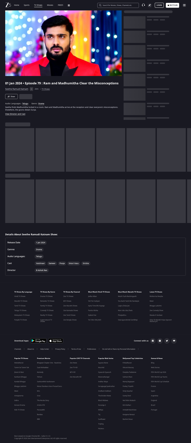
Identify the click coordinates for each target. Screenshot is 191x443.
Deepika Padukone (129, 372)
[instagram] (160, 341)
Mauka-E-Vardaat (156, 315)
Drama (41, 103)
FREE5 (60, 5)
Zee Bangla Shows (70, 320)
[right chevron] (188, 150)
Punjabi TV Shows (20, 320)
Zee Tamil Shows (69, 315)
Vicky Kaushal (127, 391)
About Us (30, 349)
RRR (38, 419)
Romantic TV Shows (47, 301)
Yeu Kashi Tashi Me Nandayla (128, 301)
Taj (99, 414)
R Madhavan (127, 363)
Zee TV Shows (68, 296)
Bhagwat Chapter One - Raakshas (49, 363)
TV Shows (38, 5)
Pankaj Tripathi (128, 386)
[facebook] (153, 341)
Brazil (153, 405)
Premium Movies (43, 358)
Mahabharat (18, 363)
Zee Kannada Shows (70, 310)
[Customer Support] (143, 5)
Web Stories (155, 367)
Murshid (101, 367)
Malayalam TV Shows (22, 315)
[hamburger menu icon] (184, 5)
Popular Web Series (105, 358)
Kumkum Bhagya (20, 377)
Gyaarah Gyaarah (104, 372)
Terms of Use (76, 349)
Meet (151, 301)
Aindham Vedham (104, 391)
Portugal (154, 410)
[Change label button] (149, 5)
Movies (50, 5)
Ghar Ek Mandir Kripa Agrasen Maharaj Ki (161, 321)
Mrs (38, 391)
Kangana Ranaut (129, 414)
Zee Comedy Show (156, 310)
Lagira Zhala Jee (124, 306)
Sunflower (101, 419)
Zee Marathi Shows (70, 306)
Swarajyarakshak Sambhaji (128, 320)
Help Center (44, 349)
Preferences (91, 349)
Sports (26, 5)
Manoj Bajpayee (128, 381)
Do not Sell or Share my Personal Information (118, 349)
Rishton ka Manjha (156, 296)
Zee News (73, 363)
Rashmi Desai (128, 419)
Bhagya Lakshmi (156, 306)
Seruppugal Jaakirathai (106, 386)
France (153, 386)
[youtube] (174, 341)
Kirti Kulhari (127, 405)
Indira (16, 400)
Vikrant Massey (128, 367)
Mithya (100, 410)
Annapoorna (18, 396)
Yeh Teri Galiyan (94, 301)
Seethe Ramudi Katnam (16, 89)
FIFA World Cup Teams (159, 377)
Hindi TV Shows (19, 296)
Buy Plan (174, 5)
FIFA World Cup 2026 (158, 372)
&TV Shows (67, 301)
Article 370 (41, 405)
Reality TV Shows (46, 315)
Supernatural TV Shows (46, 321)
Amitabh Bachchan (129, 410)
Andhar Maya (103, 381)
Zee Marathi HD (75, 377)
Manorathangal (103, 377)
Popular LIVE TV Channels (80, 358)
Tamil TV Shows (20, 306)
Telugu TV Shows (20, 310)
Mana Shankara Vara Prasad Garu (49, 386)
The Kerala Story (43, 400)
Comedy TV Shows (47, 310)
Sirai (38, 396)
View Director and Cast (15, 114)
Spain (153, 391)
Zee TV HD (74, 367)
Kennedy (40, 372)
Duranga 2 (102, 405)
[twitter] (167, 341)
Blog (152, 363)
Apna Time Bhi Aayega (96, 306)
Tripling (101, 424)
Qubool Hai (92, 315)
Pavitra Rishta (93, 310)
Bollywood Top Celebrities (133, 358)
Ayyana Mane (103, 363)
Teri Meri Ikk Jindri (94, 320)
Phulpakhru (122, 315)
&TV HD (72, 372)
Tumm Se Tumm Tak (21, 367)
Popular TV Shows (21, 358)
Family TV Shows (46, 306)
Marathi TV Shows (20, 301)
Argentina (154, 396)
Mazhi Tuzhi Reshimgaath (127, 296)
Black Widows (103, 400)
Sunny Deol (127, 396)
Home (16, 5)
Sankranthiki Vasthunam (46, 381)
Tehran (39, 377)
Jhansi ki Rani (19, 372)
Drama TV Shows (46, 296)
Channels (17, 349)
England (154, 400)
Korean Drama (19, 405)
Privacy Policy (60, 349)
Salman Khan (127, 377)
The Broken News (104, 396)
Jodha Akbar (92, 296)
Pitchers (101, 428)
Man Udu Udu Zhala (125, 310)
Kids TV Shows (19, 410)
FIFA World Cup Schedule (160, 381)
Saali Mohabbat (42, 367)
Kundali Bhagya (20, 381)
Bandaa (40, 414)
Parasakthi (41, 410)
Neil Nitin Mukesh (129, 400)
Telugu (25, 103)
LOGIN (159, 5)
